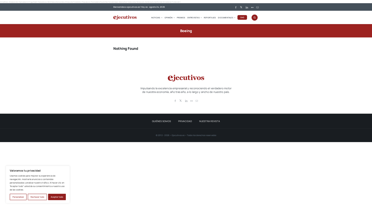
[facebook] (236, 7)
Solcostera (60, 2)
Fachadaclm (23, 2)
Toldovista (131, 2)
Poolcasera (95, 2)
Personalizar (18, 197)
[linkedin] (247, 7)
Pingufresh (32, 2)
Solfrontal (158, 2)
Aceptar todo (57, 197)
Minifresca (52, 2)
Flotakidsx (77, 2)
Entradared (167, 2)
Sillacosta (69, 2)
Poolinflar (104, 2)
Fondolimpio (113, 2)
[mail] (257, 7)
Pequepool (86, 2)
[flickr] (252, 7)
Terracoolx (140, 2)
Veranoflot (123, 2)
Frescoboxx (42, 2)
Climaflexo (4, 2)
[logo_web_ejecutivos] (125, 16)
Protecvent (176, 2)
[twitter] (241, 7)
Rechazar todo (37, 197)
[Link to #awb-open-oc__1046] (255, 18)
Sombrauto (149, 2)
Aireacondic (13, 2)
